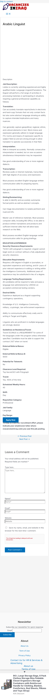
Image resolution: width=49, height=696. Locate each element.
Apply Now (10, 420)
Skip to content (6, 1)
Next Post (24, 439)
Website (8, 518)
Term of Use (24, 651)
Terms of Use (28, 669)
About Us (24, 646)
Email (9, 630)
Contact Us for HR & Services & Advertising (26, 661)
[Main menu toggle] (8, 14)
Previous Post (24, 436)
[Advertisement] (24, 52)
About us (28, 666)
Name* (8, 498)
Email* (7, 508)
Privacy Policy (25, 655)
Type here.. (9, 467)
